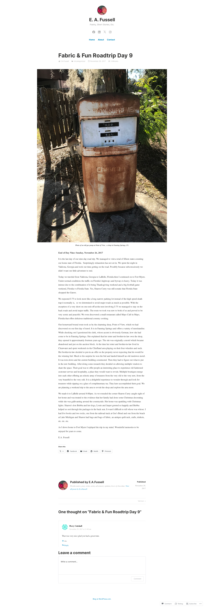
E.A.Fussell (65, 61)
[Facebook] (94, 31)
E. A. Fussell (102, 19)
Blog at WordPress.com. (102, 599)
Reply (66, 545)
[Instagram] (110, 31)
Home (92, 40)
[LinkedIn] (99, 31)
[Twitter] (105, 31)
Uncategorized (79, 61)
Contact (111, 40)
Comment (137, 579)
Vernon (141, 501)
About (101, 40)
